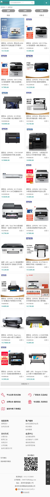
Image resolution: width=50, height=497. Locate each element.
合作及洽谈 (5, 426)
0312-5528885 (29, 477)
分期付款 (4, 436)
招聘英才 (4, 424)
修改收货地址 (30, 442)
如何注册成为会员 (32, 424)
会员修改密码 (30, 436)
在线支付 (4, 442)
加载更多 (24, 384)
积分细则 (29, 426)
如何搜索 (29, 429)
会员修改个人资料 (32, 439)
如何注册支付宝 (6, 448)
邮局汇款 (4, 439)
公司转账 (4, 445)
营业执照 (26, 492)
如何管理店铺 (30, 445)
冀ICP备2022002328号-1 (26, 489)
